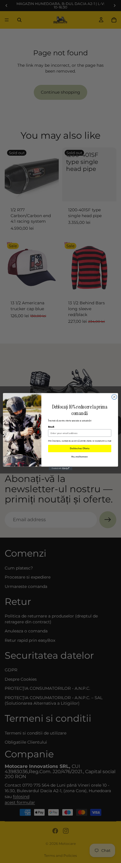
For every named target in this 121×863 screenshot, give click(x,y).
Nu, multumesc (79, 456)
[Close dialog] (114, 396)
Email (51, 426)
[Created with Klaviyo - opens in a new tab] (60, 468)
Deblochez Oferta (79, 448)
